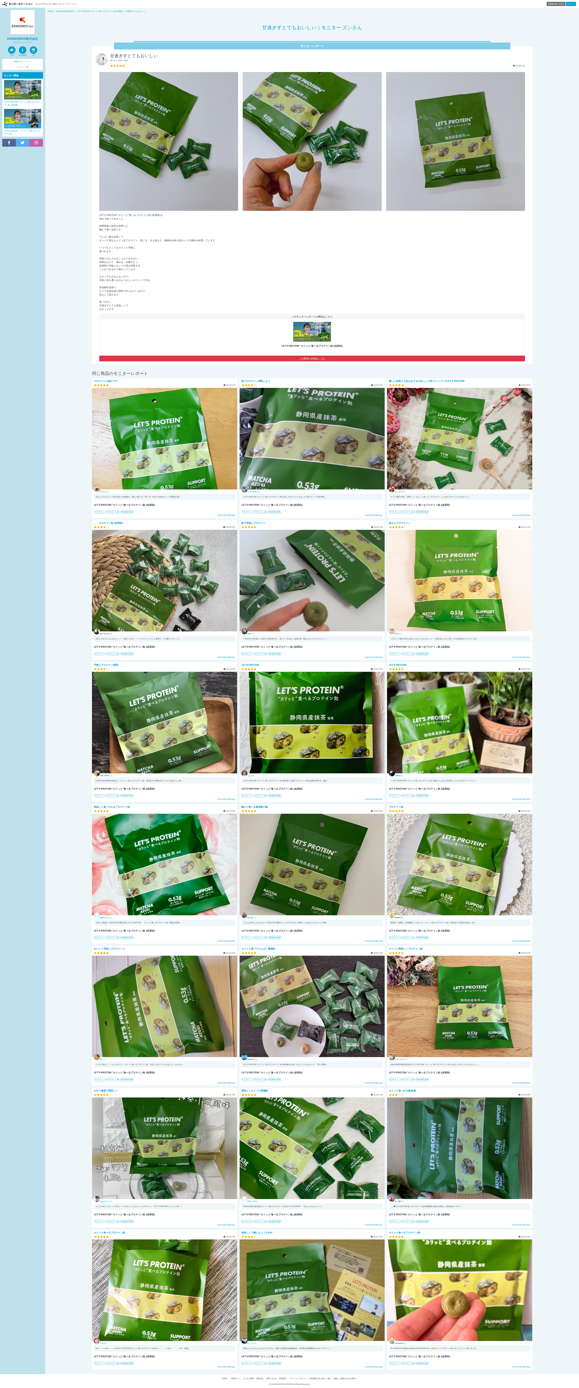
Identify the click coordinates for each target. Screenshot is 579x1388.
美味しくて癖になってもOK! (256, 1232)
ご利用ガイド (235, 1378)
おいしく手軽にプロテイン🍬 (110, 948)
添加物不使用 (127, 512)
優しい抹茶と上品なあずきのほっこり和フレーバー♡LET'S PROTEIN (426, 380)
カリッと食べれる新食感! (402, 1090)
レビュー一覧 (22, 67)
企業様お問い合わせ (556, 4)
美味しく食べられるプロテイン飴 (112, 806)
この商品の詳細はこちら (312, 358)
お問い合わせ (271, 1378)
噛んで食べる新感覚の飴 (254, 806)
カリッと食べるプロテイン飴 (109, 1232)
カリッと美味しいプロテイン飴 (406, 948)
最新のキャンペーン (23, 61)
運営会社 (260, 1378)
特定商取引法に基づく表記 (320, 1378)
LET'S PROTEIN (250, 664)
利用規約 (282, 1378)
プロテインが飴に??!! (105, 380)
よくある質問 (248, 1378)
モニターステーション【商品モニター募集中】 (17, 3)
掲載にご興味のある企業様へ (345, 1378)
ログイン (571, 4)
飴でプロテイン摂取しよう (255, 380)
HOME (224, 1378)
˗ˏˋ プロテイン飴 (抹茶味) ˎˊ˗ (111, 522)
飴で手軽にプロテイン (253, 522)
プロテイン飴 (113, 512)
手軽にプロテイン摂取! (106, 664)
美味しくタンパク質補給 (254, 1090)
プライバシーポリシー (298, 1378)
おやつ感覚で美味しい (106, 1090)
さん (104, 491)
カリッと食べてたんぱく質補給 (258, 948)
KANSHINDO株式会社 (226, 515)
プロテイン (100, 512)
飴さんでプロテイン (400, 522)
